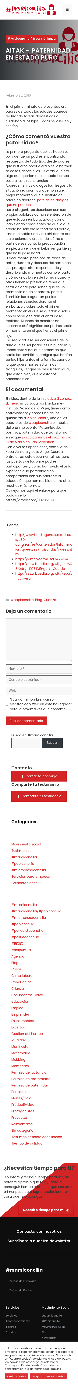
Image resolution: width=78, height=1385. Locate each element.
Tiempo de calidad (27, 1143)
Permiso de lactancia (29, 1072)
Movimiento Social (54, 1327)
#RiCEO (17, 943)
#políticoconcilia (25, 937)
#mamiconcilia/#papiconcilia (36, 911)
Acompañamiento (18, 1321)
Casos (16, 969)
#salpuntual (21, 950)
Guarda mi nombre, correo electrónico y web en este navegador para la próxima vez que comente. (41, 704)
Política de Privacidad (22, 1281)
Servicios (11, 1315)
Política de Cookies (21, 1290)
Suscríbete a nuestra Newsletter (39, 1241)
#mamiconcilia (24, 857)
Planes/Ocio (21, 1098)
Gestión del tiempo (27, 1033)
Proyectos (19, 1117)
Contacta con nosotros (39, 1231)
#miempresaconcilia (28, 870)
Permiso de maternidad (31, 1079)
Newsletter (49, 1338)
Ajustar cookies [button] (16, 1376)
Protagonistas (22, 1111)
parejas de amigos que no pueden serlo (37, 202)
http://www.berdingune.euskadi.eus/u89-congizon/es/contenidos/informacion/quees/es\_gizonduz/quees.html (43, 544)
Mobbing (18, 1059)
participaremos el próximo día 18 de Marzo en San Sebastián (38, 440)
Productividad (22, 1104)
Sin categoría (22, 1130)
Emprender (20, 1014)
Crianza (49, 39)
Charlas (11, 1332)
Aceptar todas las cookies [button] (48, 1376)
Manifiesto (19, 1046)
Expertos (18, 1027)
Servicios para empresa (30, 876)
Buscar (52, 742)
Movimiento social (26, 844)
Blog (36, 39)
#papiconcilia (19, 39)
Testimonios (21, 850)
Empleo (17, 1008)
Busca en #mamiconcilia (32, 735)
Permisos (18, 1092)
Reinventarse (22, 1124)
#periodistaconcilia (27, 930)
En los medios (22, 1021)
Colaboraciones (24, 883)
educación (20, 1001)
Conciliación (21, 982)
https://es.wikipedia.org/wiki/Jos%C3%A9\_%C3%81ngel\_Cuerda (43, 566)
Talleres (11, 1327)
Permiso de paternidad (30, 1085)
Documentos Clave (27, 995)
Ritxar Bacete (37, 418)
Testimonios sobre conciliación (36, 1137)
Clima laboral (22, 975)
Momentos (20, 1066)
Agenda (17, 956)
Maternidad (20, 1053)
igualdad (18, 1040)
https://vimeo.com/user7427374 (42, 559)
